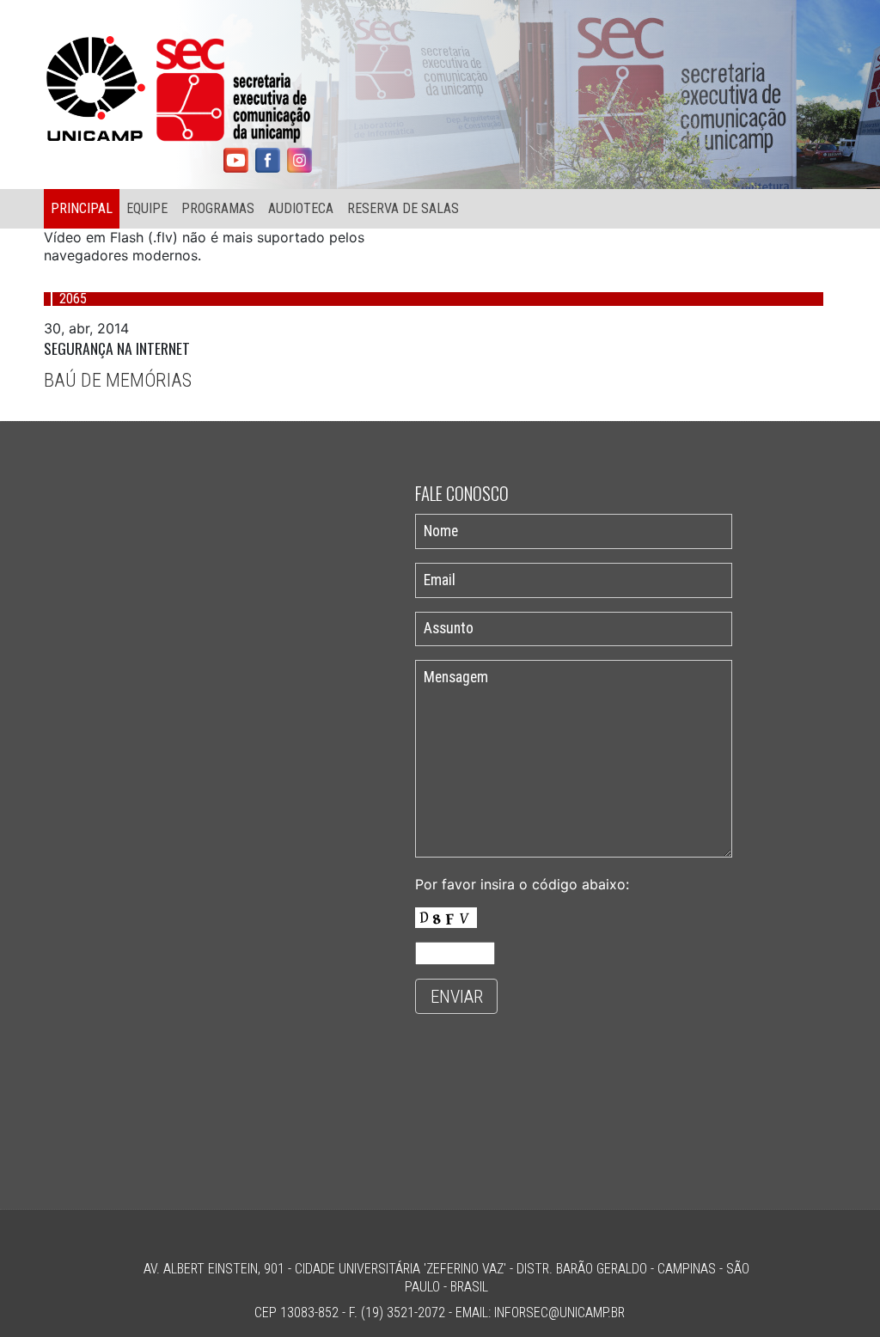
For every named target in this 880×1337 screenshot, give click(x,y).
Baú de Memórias (118, 380)
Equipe (147, 208)
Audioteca (300, 208)
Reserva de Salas (403, 208)
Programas (217, 208)
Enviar (457, 996)
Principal (82, 208)
